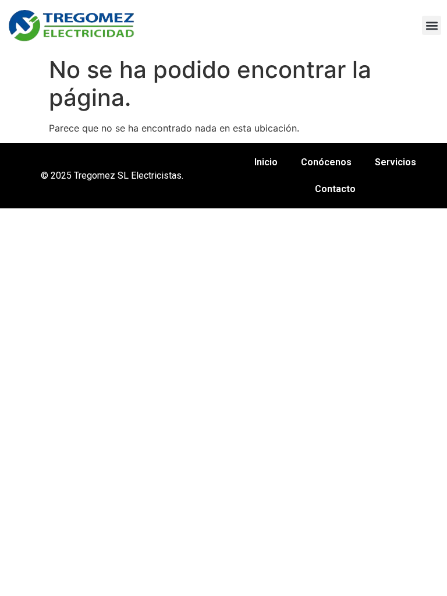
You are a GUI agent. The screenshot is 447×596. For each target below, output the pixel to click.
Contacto (335, 188)
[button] (431, 25)
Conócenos (326, 162)
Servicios (395, 162)
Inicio (266, 162)
